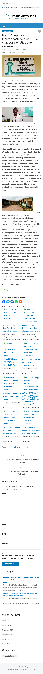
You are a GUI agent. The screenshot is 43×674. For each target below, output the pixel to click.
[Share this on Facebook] (3, 301)
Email (5, 534)
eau (9, 447)
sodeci (25, 447)
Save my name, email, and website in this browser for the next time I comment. (18, 557)
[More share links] (20, 301)
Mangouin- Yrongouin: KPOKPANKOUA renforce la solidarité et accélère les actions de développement (22, 7)
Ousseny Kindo (9, 50)
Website (5, 543)
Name (4, 525)
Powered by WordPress (14, 669)
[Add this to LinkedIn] (12, 301)
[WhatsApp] (16, 301)
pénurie (17, 447)
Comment (6, 494)
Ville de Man (7, 31)
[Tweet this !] (8, 301)
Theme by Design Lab (30, 669)
